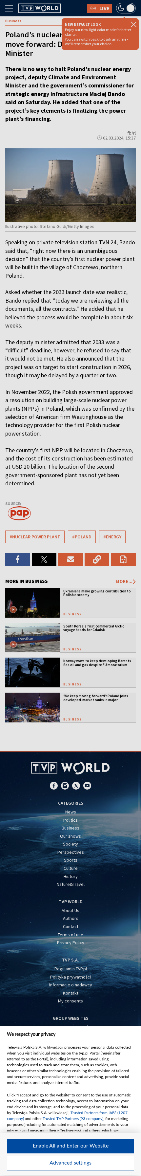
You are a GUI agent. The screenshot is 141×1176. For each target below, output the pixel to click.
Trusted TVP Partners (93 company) (73, 1119)
